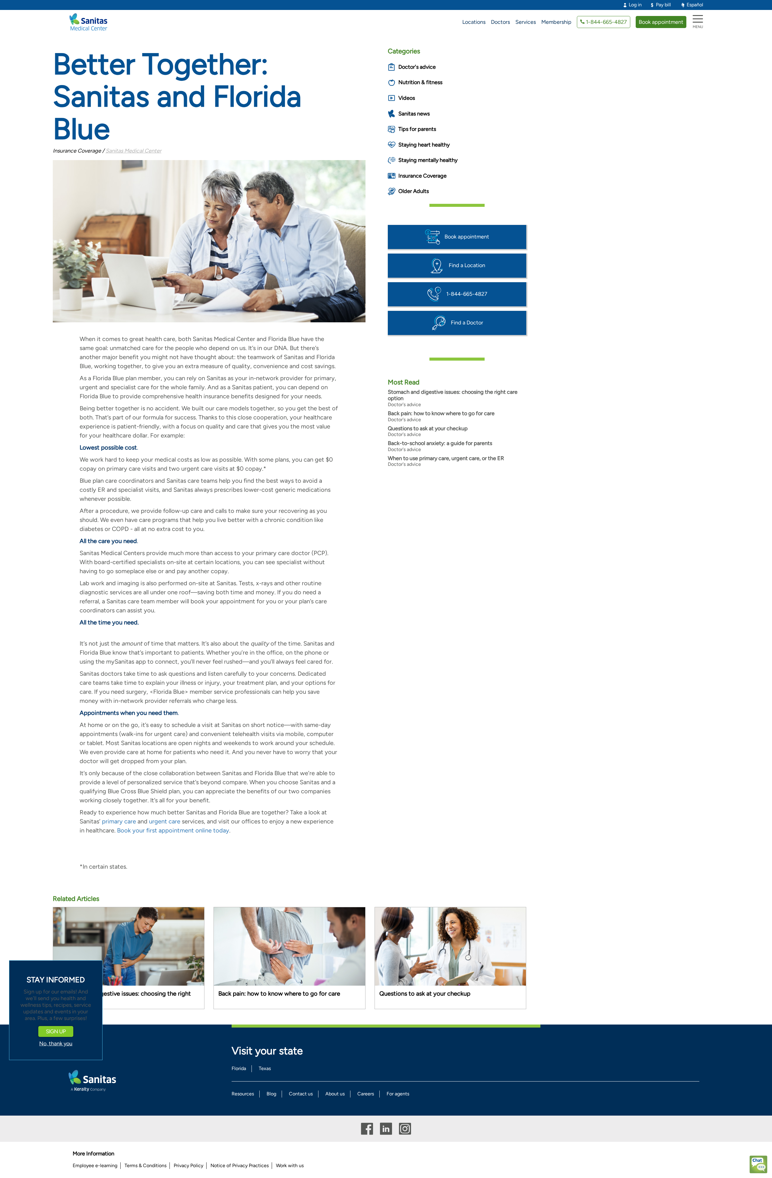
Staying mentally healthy (427, 160)
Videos (406, 98)
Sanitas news (414, 113)
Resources (243, 1094)
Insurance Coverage (422, 175)
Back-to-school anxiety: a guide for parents (440, 443)
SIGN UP (56, 1031)
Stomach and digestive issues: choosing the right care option (452, 395)
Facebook (367, 1128)
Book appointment (661, 22)
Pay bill (663, 5)
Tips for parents (417, 129)
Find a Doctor (467, 322)
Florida (239, 1068)
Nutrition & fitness (420, 82)
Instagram (405, 1128)
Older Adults (413, 191)
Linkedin (386, 1128)
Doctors (500, 22)
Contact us (301, 1094)
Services (525, 22)
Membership (556, 22)
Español (695, 5)
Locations (474, 22)
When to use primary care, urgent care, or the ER (446, 458)
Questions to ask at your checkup (428, 428)
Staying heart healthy (424, 144)
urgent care (164, 821)
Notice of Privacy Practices (239, 1165)
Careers (365, 1094)
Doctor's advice (417, 67)
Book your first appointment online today (173, 830)
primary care (119, 821)
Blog (271, 1094)
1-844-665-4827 (606, 22)
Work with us (290, 1165)
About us (335, 1094)
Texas (265, 1068)
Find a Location (467, 265)
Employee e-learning (95, 1165)
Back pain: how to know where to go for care (441, 413)
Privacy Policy (188, 1165)
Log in (635, 5)
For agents (398, 1094)
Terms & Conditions (145, 1165)
